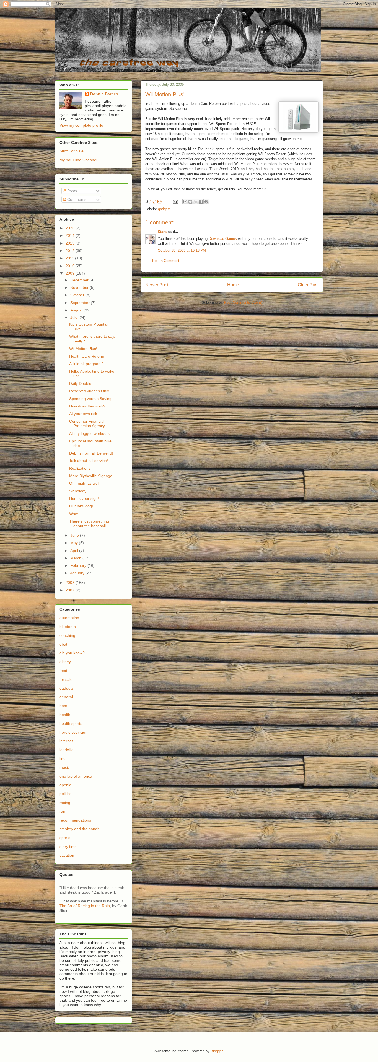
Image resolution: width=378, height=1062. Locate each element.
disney (65, 661)
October (78, 295)
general (66, 697)
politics (65, 793)
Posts (71, 191)
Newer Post (156, 284)
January (78, 573)
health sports (70, 723)
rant (62, 811)
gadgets (164, 209)
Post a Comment (165, 261)
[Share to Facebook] (201, 201)
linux (63, 758)
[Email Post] (175, 201)
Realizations (79, 468)
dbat (63, 644)
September (80, 302)
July (74, 317)
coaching (67, 635)
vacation (66, 855)
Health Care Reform (86, 356)
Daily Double (80, 383)
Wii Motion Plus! (83, 348)
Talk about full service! (88, 460)
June (75, 535)
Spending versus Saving (90, 398)
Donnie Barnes (104, 94)
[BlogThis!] (190, 201)
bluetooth (67, 626)
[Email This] (185, 201)
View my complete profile (81, 125)
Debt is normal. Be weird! (91, 453)
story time (68, 846)
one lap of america (75, 776)
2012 (71, 250)
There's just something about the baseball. (89, 523)
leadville (66, 749)
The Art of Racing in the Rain (84, 905)
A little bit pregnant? (86, 364)
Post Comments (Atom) (243, 302)
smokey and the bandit (79, 829)
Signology (77, 491)
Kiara (162, 232)
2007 (71, 590)
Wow (73, 513)
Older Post (308, 284)
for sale (66, 679)
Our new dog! (81, 506)
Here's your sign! (84, 498)
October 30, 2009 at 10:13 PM (182, 250)
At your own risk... (84, 413)
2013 (71, 243)
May (74, 543)
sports (64, 837)
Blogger (216, 1051)
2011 (70, 258)
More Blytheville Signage (90, 476)
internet (66, 741)
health (64, 714)
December (80, 280)
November (80, 287)
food (63, 670)
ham (63, 705)
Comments (76, 199)
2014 (71, 235)
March (76, 558)
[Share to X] (195, 201)
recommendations (75, 820)
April (74, 550)
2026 (71, 228)
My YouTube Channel (78, 160)
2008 (71, 582)
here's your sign (73, 732)
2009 (71, 273)
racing (64, 802)
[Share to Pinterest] (206, 201)
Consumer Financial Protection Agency (87, 423)
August (77, 310)
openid (65, 785)
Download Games (223, 239)
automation (69, 618)
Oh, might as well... (86, 483)
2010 (71, 266)
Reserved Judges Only (89, 391)
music (64, 767)
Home (233, 284)
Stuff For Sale (71, 151)
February (78, 565)
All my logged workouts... (91, 433)
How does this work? (87, 406)
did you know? (72, 653)
